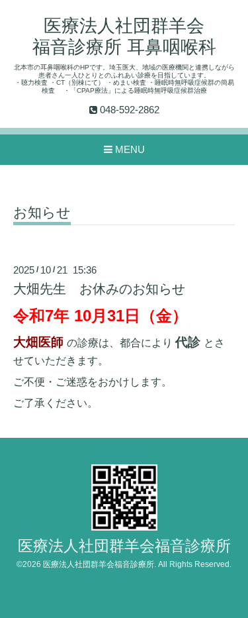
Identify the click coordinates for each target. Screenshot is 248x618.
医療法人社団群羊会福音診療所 (124, 546)
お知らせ (42, 212)
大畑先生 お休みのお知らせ (99, 289)
